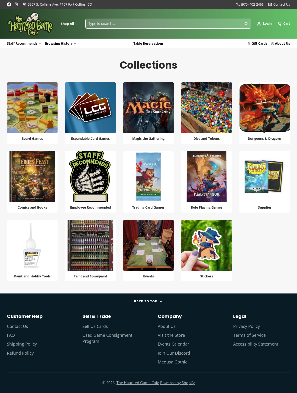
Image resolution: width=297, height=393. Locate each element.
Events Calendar (173, 344)
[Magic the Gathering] (148, 113)
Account (264, 24)
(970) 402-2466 (252, 4)
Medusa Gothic (172, 362)
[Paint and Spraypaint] (90, 250)
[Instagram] (16, 4)
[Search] (246, 24)
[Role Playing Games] (206, 182)
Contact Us (17, 326)
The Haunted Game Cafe (137, 382)
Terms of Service (249, 335)
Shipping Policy (22, 344)
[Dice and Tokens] (206, 113)
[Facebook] (9, 4)
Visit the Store (171, 335)
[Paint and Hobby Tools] (32, 250)
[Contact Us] (279, 4)
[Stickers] (206, 250)
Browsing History (59, 43)
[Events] (148, 250)
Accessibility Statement (255, 344)
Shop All (67, 23)
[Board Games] (32, 113)
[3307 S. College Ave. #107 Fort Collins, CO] (57, 4)
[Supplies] (264, 182)
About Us (282, 43)
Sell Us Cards (95, 326)
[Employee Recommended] (90, 182)
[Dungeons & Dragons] (264, 113)
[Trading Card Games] (148, 182)
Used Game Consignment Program (107, 338)
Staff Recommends (22, 43)
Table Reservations (148, 43)
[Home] (30, 24)
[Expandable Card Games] (90, 113)
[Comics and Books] (32, 182)
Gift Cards (259, 43)
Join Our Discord (174, 353)
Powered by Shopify (177, 382)
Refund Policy (20, 353)
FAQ (11, 335)
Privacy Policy (246, 326)
